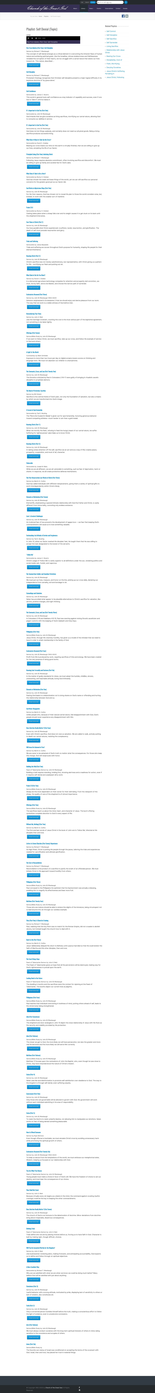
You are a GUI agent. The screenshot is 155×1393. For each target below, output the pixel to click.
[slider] (63, 38)
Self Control (111, 31)
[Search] (126, 2)
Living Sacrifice (112, 46)
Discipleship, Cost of (114, 60)
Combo (93, 2)
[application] (53, 38)
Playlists (46, 16)
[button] (28, 38)
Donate (125, 8)
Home (40, 16)
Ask (82, 2)
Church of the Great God (46, 8)
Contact (118, 8)
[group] (36, 38)
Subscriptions (109, 8)
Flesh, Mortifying (113, 64)
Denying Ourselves (114, 67)
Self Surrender (112, 42)
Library (83, 8)
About (75, 8)
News (91, 8)
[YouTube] (79, 1390)
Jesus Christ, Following (115, 77)
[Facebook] (79, 1387)
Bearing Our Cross (113, 56)
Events (99, 8)
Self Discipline (112, 35)
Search (87, 2)
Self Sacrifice (111, 39)
